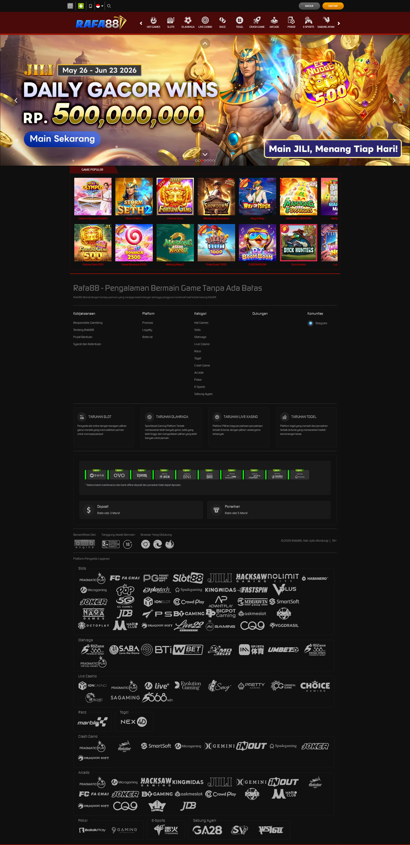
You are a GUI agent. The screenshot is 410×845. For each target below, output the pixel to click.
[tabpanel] (205, 100)
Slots (170, 26)
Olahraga (188, 26)
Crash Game (257, 26)
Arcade (274, 26)
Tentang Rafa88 (83, 330)
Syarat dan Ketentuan (87, 344)
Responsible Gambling (87, 323)
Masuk (309, 6)
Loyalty (147, 330)
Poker (291, 26)
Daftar (333, 6)
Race (222, 26)
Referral (147, 337)
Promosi (147, 323)
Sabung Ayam (325, 26)
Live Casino (205, 26)
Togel (239, 26)
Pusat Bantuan (82, 337)
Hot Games (153, 26)
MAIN (96, 196)
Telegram (321, 323)
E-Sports (308, 26)
